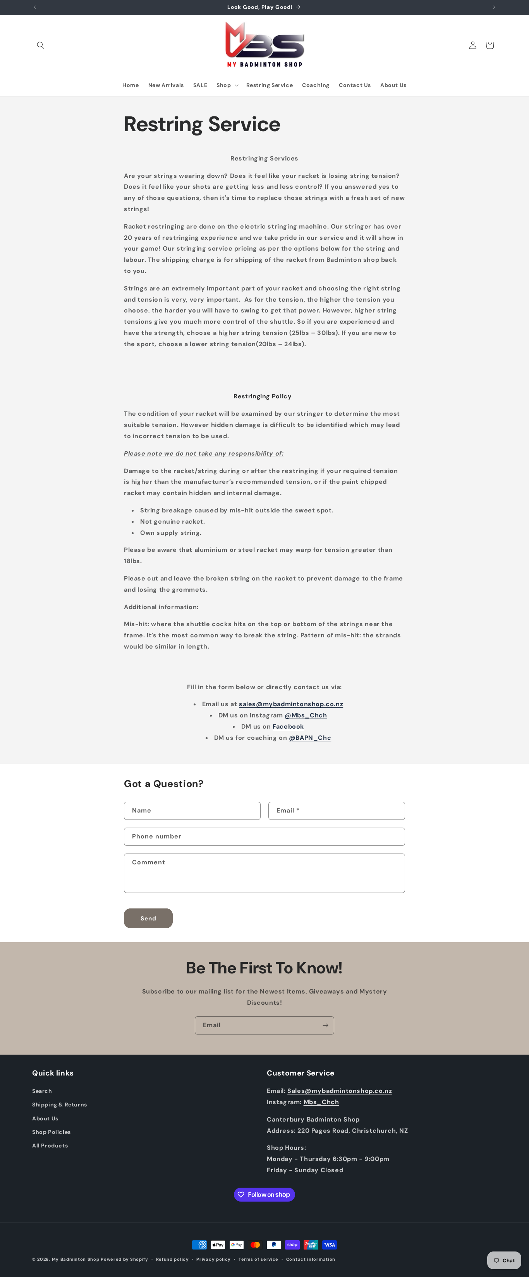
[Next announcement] (494, 7)
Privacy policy (213, 1259)
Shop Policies (51, 1131)
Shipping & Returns (59, 1104)
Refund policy (172, 1259)
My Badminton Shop (76, 1259)
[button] (40, 45)
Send (148, 918)
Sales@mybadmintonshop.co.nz (339, 1091)
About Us (45, 1118)
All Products (50, 1145)
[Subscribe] (325, 1025)
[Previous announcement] (34, 7)
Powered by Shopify (124, 1259)
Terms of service (258, 1259)
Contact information (310, 1259)
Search (42, 1090)
